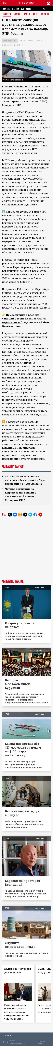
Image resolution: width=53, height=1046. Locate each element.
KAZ (4, 9)
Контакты (7, 1035)
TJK (13, 9)
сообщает (8, 97)
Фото (35, 14)
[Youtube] (40, 515)
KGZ (8, 9)
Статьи (17, 14)
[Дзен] (25, 515)
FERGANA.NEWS (26, 3)
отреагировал (11, 322)
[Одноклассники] (20, 515)
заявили (33, 421)
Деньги (39, 41)
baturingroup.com (16, 1043)
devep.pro (40, 1043)
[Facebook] (35, 515)
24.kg (27, 211)
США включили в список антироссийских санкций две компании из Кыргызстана (25, 480)
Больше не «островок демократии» (17, 970)
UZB (22, 9)
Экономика (7, 45)
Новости (7, 14)
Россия (23, 41)
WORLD (28, 9)
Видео (27, 14)
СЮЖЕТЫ (45, 14)
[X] (10, 515)
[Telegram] (30, 515)
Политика (18, 45)
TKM (18, 9)
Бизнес (31, 41)
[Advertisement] (26, 550)
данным (11, 289)
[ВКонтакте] (15, 515)
